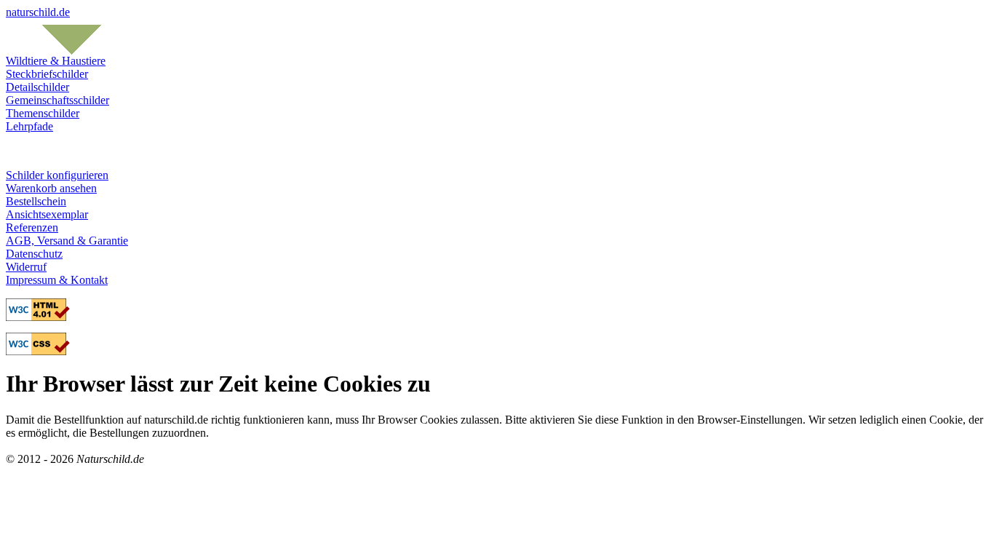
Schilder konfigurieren (57, 175)
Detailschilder (37, 87)
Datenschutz (34, 253)
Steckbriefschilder (47, 74)
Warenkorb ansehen (51, 188)
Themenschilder (42, 113)
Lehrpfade (29, 126)
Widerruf (26, 267)
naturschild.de (38, 12)
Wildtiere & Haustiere (56, 61)
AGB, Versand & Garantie (67, 240)
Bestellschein (36, 201)
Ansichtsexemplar (47, 214)
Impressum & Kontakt (57, 280)
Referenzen (32, 227)
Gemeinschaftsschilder (57, 100)
